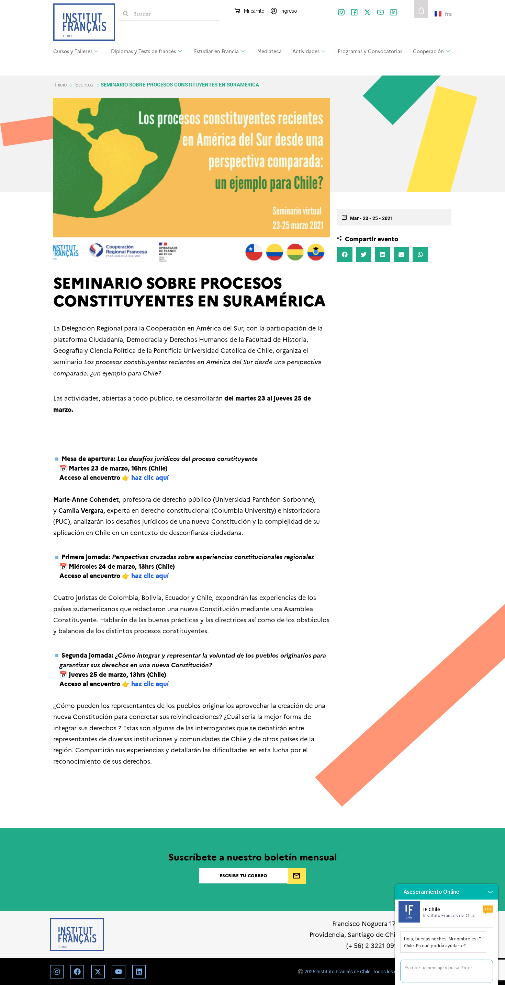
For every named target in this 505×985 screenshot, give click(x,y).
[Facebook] (77, 971)
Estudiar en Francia (216, 51)
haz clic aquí (150, 477)
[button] (344, 254)
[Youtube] (118, 971)
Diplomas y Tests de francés (143, 51)
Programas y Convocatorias (370, 51)
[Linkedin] (139, 971)
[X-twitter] (367, 12)
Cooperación (428, 51)
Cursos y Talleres (72, 51)
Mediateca (269, 51)
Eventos (84, 85)
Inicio (61, 85)
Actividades (305, 51)
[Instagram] (57, 971)
